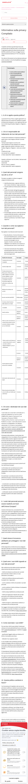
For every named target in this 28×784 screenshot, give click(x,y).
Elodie (6, 37)
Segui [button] (14, 41)
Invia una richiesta (14, 18)
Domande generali (20, 7)
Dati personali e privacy (6, 9)
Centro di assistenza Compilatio (8, 7)
